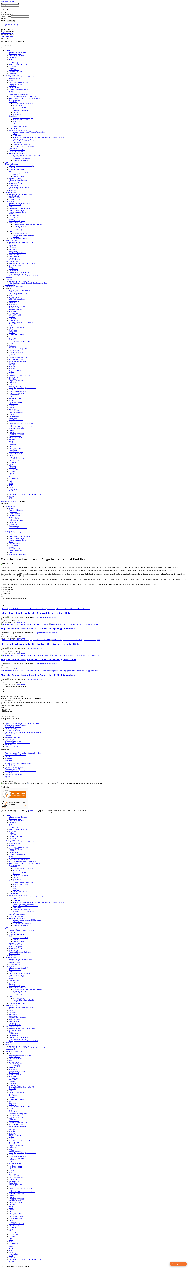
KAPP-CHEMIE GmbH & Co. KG (20, 375)
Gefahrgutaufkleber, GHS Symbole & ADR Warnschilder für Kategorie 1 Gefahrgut (39, 137)
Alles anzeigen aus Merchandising (19, 281)
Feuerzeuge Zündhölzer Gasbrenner (20, 187)
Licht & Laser (13, 251)
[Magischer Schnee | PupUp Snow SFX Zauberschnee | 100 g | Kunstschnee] (49, 671)
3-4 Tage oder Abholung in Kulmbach (45, 663)
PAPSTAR (12, 421)
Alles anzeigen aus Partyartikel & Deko (21, 242)
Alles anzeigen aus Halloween (18, 52)
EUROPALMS (13, 347)
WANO (11, 484)
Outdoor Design (14, 416)
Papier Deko (12, 246)
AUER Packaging (14, 301)
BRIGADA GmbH (15, 315)
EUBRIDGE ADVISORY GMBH (20, 341)
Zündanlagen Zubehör (19, 127)
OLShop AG (13, 414)
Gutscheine (8, 278)
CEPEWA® (12, 318)
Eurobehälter (17, 143)
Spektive (15, 174)
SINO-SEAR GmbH (15, 453)
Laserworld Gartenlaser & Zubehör (23, 235)
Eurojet (11, 343)
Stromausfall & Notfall (12, 262)
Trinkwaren (12, 167)
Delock (11, 325)
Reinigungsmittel (14, 185)
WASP (11, 485)
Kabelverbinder (13, 128)
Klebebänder (17, 135)
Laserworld (12, 382)
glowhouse (12, 363)
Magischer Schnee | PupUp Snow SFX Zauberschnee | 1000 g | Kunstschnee (38, 659)
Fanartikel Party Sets (15, 260)
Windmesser (12, 190)
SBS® (11, 443)
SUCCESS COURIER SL (17, 461)
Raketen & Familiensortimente (18, 89)
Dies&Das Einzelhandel (16, 327)
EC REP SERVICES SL (16, 334)
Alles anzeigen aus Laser (20, 233)
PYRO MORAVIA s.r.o (16, 429)
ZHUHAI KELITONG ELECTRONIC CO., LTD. (25, 494)
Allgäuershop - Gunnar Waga (18, 294)
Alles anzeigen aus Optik (20, 173)
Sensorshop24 (13, 450)
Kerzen (11, 267)
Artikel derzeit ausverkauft (34, 648)
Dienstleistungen (10, 285)
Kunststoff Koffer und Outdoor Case (24, 146)
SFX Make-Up (13, 63)
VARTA (11, 477)
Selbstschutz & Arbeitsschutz (18, 180)
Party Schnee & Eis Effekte (17, 253)
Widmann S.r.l (13, 489)
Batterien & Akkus (14, 189)
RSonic (11, 441)
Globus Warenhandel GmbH (17, 361)
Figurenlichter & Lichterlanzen (18, 82)
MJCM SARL (13, 404)
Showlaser (16, 237)
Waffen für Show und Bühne (18, 64)
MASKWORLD (14, 395)
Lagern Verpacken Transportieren (19, 130)
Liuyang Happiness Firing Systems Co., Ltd (22, 388)
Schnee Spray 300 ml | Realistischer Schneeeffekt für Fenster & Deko (35, 613)
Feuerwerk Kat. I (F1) (15, 71)
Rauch (11, 61)
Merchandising (9, 279)
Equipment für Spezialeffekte (18, 238)
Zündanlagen (13, 116)
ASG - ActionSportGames (17, 299)
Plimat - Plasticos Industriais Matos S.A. (21, 423)
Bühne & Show (9, 201)
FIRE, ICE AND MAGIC (17, 352)
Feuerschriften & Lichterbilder (18, 95)
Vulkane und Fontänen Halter (22, 158)
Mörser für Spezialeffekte (20, 160)
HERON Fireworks (15, 370)
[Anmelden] (20, 700)
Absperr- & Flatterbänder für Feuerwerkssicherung (24, 98)
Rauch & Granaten (14, 199)
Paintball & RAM (14, 198)
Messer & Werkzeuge (15, 183)
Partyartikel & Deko (11, 240)
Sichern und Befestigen (16, 151)
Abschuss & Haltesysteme (17, 153)
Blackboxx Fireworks (15, 310)
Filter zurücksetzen (16, 595)
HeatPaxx (12, 368)
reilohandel (12, 439)
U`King (11, 475)
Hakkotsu (12, 366)
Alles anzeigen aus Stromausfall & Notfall (22, 263)
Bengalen (12, 80)
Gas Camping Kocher (15, 265)
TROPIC (11, 473)
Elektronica (12, 338)
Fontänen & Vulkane (15, 84)
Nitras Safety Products (16, 413)
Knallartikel (12, 86)
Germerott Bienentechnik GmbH (19, 357)
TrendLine (12, 471)
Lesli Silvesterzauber (15, 386)
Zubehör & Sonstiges (11, 164)
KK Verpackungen (14, 377)
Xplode (11, 491)
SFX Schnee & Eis (14, 217)
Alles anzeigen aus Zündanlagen (23, 118)
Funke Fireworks (14, 356)
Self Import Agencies (15, 448)
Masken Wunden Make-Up (17, 222)
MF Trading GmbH (15, 398)
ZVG (10, 498)
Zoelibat (11, 496)
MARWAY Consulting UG (17, 393)
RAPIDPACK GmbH (15, 437)
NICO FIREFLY (14, 411)
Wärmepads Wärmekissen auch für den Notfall (23, 276)
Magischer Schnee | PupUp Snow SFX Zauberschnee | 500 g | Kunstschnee (38, 628)
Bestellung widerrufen (178, 1264)
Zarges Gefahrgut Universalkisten (23, 139)
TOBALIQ (12, 468)
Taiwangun (12, 466)
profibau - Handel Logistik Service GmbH (22, 427)
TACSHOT (12, 462)
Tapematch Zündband (19, 107)
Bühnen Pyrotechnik (15, 205)
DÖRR (11, 329)
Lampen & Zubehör (15, 178)
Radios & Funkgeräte (15, 182)
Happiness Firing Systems (21, 119)
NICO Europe (13, 409)
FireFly (15, 123)
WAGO (11, 482)
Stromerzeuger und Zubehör (17, 274)
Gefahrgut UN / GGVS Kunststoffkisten (25, 141)
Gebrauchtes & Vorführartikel (14, 286)
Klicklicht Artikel (14, 70)
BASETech (12, 302)
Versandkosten (20, 622)
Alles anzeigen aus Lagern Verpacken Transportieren (29, 132)
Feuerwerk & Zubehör (12, 75)
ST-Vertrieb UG (14, 457)
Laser (10, 231)
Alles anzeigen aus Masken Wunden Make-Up (27, 224)
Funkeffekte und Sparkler (17, 221)
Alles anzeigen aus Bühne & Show (19, 203)
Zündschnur (16, 112)
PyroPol (11, 432)
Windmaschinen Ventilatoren (17, 212)
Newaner (11, 407)
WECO (11, 487)
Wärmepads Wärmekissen (17, 169)
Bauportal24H (13, 304)
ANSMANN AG (14, 297)
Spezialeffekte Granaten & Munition (20, 208)
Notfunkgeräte (13, 270)
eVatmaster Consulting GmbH (18, 349)
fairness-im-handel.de (21, 805)
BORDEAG (13, 311)
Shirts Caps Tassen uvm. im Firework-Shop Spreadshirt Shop (28, 283)
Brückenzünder (17, 105)
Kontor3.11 (12, 379)
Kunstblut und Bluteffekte (17, 55)
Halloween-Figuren (15, 54)
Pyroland (11, 430)
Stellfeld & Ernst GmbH (16, 459)
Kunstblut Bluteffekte (19, 226)
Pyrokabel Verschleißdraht (17, 150)
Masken (11, 68)
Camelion (12, 317)
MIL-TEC (12, 400)
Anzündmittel (13, 102)
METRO (11, 397)
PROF (11, 425)
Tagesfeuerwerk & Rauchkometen (19, 93)
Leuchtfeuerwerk (14, 87)
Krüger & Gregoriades (16, 381)
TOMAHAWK (13, 469)
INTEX (11, 373)
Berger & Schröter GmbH (17, 306)
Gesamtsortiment (10, 506)
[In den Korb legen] (1, 47)
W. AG (11, 480)
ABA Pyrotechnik (14, 292)
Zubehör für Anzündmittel (21, 111)
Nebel (10, 59)
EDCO (11, 336)
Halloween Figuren (15, 244)
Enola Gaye (12, 340)
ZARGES (12, 493)
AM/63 (11, 295)
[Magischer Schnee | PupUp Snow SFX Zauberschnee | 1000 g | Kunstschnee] (50, 655)
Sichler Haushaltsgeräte (16, 452)
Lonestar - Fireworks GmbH (17, 391)
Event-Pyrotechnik (14, 350)
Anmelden (11, 20)
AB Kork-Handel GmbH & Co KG (20, 290)
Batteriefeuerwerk (14, 79)
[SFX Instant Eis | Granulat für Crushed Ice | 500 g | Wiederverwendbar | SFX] (50, 640)
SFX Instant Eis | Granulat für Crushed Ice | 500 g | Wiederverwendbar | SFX (40, 644)
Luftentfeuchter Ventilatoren (21, 144)
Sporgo (11, 455)
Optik (10, 171)
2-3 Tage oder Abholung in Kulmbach (45, 617)
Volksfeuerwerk (14, 478)
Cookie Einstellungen (11, 746)
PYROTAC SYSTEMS (16, 434)
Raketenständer (17, 157)
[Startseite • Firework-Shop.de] (7, 1)
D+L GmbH (12, 324)
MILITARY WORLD (15, 402)
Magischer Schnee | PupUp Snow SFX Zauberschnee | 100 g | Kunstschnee (38, 675)
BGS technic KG (14, 308)
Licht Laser (12, 66)
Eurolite (11, 345)
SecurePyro (16, 121)
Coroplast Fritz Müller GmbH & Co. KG (21, 322)
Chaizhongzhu (13, 320)
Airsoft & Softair (14, 196)
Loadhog (11, 389)
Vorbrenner (16, 109)
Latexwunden (13, 57)
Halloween (8, 50)
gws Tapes (12, 365)
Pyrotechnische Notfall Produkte (19, 272)
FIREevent (12, 354)
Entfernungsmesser (14, 100)
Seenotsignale (13, 148)
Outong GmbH (13, 418)
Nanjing (11, 405)
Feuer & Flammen (14, 215)
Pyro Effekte (9, 162)
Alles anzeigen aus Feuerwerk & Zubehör (22, 77)
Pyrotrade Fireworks (15, 436)
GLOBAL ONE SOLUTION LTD (20, 359)
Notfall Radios (13, 269)
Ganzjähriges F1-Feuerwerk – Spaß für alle (22, 96)
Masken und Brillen (15, 254)
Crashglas (12, 219)
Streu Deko (12, 247)
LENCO (11, 384)
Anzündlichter (17, 114)
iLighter (11, 372)
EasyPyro (16, 125)
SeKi (10, 446)
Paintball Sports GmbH (16, 420)
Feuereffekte (12, 73)
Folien (15, 134)
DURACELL (13, 331)
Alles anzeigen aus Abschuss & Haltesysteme (27, 155)
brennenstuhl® (13, 313)
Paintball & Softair (10, 192)
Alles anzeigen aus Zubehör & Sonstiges (21, 166)
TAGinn (11, 464)
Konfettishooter (13, 249)
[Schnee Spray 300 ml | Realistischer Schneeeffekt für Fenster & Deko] (45, 609)
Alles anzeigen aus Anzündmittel (23, 103)
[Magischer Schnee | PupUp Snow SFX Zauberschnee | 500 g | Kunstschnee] (49, 624)
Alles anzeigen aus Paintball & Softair (20, 194)
